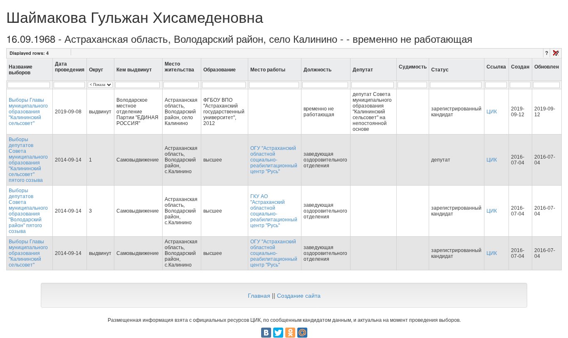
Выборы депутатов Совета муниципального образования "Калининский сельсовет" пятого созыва (28, 160)
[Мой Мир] (302, 333)
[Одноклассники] (290, 333)
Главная (259, 295)
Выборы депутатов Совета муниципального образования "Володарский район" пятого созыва (28, 211)
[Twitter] (278, 333)
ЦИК (492, 112)
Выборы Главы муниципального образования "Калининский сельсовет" (28, 111)
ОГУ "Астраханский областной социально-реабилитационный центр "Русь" (273, 159)
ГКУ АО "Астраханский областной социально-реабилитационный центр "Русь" (273, 210)
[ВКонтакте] (266, 333)
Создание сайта (299, 295)
